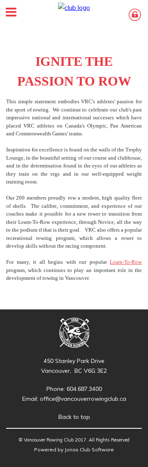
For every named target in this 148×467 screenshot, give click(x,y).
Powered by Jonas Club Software (74, 449)
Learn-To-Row (126, 262)
